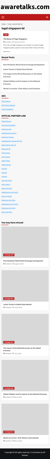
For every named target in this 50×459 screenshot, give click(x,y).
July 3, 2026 (17, 354)
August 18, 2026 (18, 264)
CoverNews (35, 452)
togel (5, 35)
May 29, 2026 (18, 397)
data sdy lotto (7, 212)
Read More (6, 51)
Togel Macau (6, 121)
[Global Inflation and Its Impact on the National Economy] (25, 375)
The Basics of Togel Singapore (15, 39)
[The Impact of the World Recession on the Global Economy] (25, 329)
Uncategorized (8, 255)
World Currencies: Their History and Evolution (21, 88)
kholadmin (8, 42)
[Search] (47, 17)
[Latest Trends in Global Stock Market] (25, 286)
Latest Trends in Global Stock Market (17, 69)
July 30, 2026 (18, 308)
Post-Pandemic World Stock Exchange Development (24, 65)
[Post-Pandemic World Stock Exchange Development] (25, 242)
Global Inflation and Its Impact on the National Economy (21, 82)
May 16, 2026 (18, 441)
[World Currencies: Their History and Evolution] (25, 419)
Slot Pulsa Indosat (8, 105)
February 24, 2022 (19, 42)
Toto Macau (6, 101)
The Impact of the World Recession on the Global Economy (22, 75)
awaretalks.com (25, 7)
